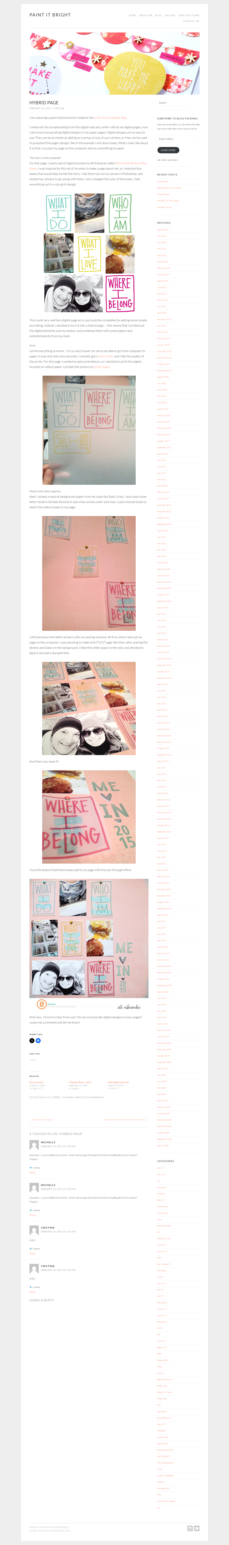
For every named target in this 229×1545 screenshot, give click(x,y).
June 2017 (162, 466)
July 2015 (161, 614)
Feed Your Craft (163, 1238)
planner (160, 1373)
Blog (158, 15)
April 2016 (162, 556)
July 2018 (161, 383)
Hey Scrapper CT (164, 1264)
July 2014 (161, 690)
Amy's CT (161, 1174)
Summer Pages (163, 194)
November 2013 (164, 742)
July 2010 (161, 998)
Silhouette (161, 1430)
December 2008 (164, 1120)
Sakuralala (161, 1411)
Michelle (48, 1142)
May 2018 (161, 396)
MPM (159, 1354)
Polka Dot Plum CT (165, 1379)
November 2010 (164, 972)
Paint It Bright (50, 14)
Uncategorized (163, 1488)
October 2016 (163, 518)
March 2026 (162, 262)
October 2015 (163, 594)
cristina (59, 108)
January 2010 (163, 1036)
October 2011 (163, 902)
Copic (159, 1219)
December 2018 (164, 351)
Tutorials (68, 1097)
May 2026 (161, 249)
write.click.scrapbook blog (110, 117)
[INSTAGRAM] (190, 1528)
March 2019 (162, 332)
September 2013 (164, 755)
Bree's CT (161, 1200)
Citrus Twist (162, 1213)
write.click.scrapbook (89, 1097)
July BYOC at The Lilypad (168, 200)
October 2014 (163, 671)
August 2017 (163, 454)
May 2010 (161, 1011)
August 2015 (163, 607)
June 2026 (162, 242)
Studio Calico (162, 1443)
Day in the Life (36, 1082)
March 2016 (162, 562)
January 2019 (163, 345)
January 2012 (163, 883)
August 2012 (163, 838)
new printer (106, 356)
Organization (162, 1360)
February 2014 (163, 723)
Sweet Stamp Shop (165, 1450)
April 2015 (162, 633)
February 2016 (163, 569)
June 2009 (162, 1081)
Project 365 (162, 1386)
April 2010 (162, 1017)
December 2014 (164, 658)
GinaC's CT (162, 1251)
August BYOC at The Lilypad (169, 188)
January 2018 (163, 422)
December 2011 (164, 889)
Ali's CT (46, 1097)
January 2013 (163, 806)
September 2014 (164, 678)
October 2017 (163, 441)
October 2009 (163, 1056)
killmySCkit (162, 1302)
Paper (159, 1366)
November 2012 (164, 819)
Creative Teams (189, 15)
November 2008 (164, 1126)
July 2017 (161, 460)
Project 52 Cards (164, 1392)
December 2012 (164, 812)
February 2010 (163, 1030)
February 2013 (163, 799)
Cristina (48, 1227)
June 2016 (162, 543)
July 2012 (161, 844)
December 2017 (164, 428)
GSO (159, 1258)
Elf (158, 1232)
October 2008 (163, 1132)
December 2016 (164, 505)
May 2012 (161, 857)
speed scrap (162, 1437)
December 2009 (164, 1043)
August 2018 (163, 377)
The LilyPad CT (163, 1456)
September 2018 (164, 370)
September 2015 (164, 601)
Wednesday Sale (41, 1119)
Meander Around (164, 207)
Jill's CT (160, 1290)
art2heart (161, 1193)
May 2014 (161, 703)
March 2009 (162, 1100)
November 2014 (164, 665)
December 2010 (164, 966)
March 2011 (162, 947)
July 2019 (161, 326)
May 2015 (161, 626)
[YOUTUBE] (196, 1528)
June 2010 (162, 1004)
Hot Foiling (161, 1270)
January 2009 (163, 1113)
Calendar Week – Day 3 (80, 1082)
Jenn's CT (161, 1283)
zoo (158, 1507)
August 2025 (163, 281)
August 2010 (163, 992)
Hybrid (56, 1097)
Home (132, 15)
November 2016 (164, 511)
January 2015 (163, 652)
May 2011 (161, 934)
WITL (159, 1495)
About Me (145, 15)
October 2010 (163, 979)
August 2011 (163, 915)
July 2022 (161, 306)
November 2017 (164, 434)
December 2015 (164, 582)
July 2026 (161, 236)
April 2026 (162, 255)
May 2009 (161, 1088)
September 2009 (164, 1062)
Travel (159, 1469)
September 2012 (164, 831)
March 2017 (162, 486)
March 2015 (162, 639)
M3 (158, 1334)
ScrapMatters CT (164, 1418)
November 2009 (164, 1049)
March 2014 (162, 716)
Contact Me (191, 21)
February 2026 (163, 268)
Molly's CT (161, 1347)
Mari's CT (161, 1341)
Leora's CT (162, 1315)
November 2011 (164, 896)
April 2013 (162, 787)
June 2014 (162, 697)
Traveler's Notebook (165, 1475)
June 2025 (162, 287)
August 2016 (163, 530)
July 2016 (161, 537)
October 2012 (163, 825)
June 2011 (162, 928)
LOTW (160, 1328)
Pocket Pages (162, 181)
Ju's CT (160, 1296)
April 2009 (162, 1094)
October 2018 (163, 364)
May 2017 (161, 473)
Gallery (170, 15)
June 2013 (162, 774)
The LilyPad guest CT (166, 1463)
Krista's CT (162, 1309)
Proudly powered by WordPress (49, 1527)
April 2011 (162, 940)
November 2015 (164, 588)
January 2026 (163, 274)
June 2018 (162, 390)
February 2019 (163, 338)
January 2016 (163, 575)
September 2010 (164, 985)
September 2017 (164, 447)
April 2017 (162, 479)
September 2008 (164, 1139)
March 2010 (162, 1024)
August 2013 (163, 761)
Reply (32, 1172)
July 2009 (161, 1075)
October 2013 (163, 748)
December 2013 (164, 735)
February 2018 (163, 415)
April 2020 (162, 313)
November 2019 (164, 319)
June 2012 (162, 851)
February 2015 (163, 646)
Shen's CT (161, 1424)
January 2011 (163, 960)
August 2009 (163, 1068)
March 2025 (162, 300)
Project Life (161, 1398)
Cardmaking (162, 1206)
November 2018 (164, 358)
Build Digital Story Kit (118, 1082)
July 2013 (161, 767)
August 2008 (163, 1145)
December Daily (164, 1225)
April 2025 (162, 294)
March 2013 (162, 793)
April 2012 (162, 863)
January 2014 (163, 729)
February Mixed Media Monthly (126, 1119)
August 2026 (163, 229)
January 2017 (163, 498)
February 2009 (163, 1107)
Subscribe (168, 150)
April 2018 (162, 402)
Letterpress (162, 1322)
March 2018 (162, 409)
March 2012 (162, 870)
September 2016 (164, 524)
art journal (161, 1187)
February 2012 (163, 876)
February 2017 (163, 492)
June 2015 (162, 620)
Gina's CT (161, 1245)
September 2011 (164, 908)
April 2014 (162, 710)
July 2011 (161, 921)
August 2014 (163, 684)
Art (158, 1181)
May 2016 (161, 550)
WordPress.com (60, 1530)
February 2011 (163, 953)
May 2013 (161, 780)
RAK (159, 1405)
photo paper (102, 367)
